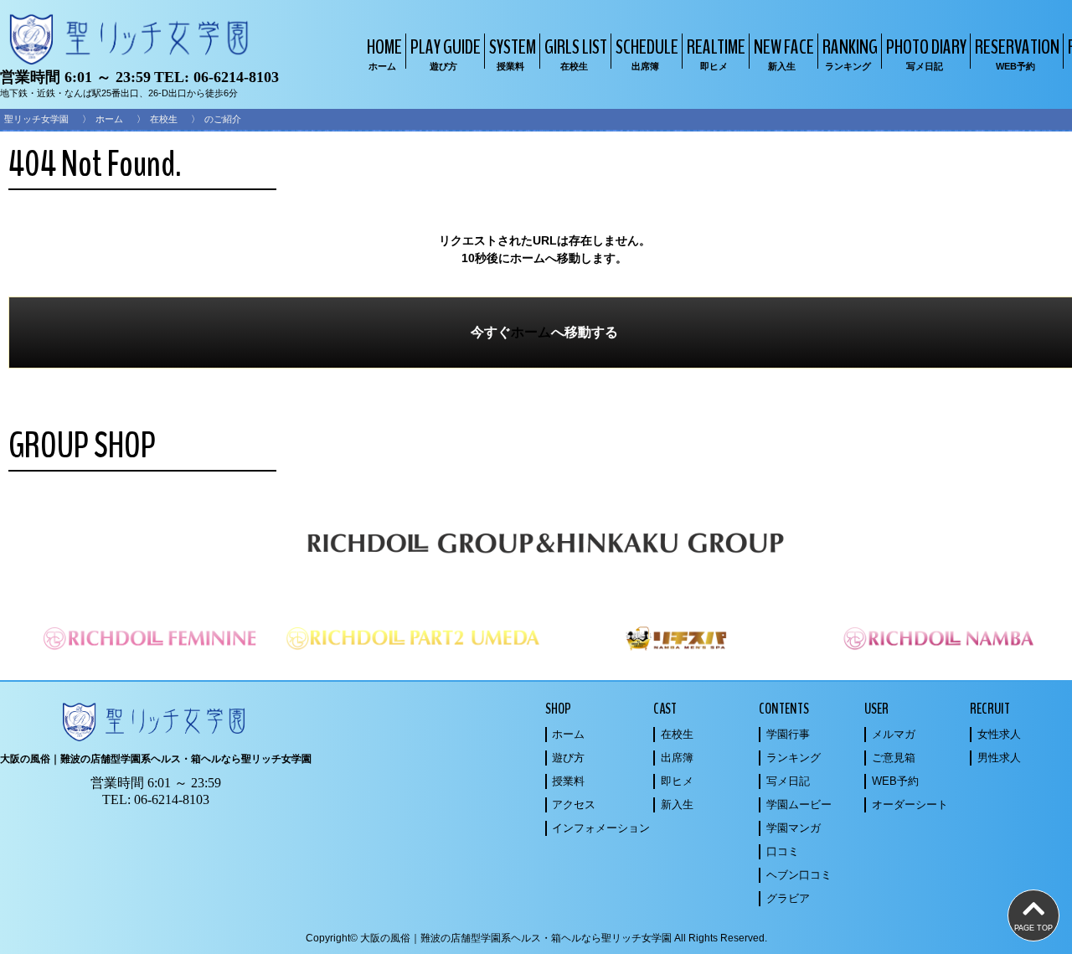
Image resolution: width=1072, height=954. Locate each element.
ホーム (109, 119)
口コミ (782, 851)
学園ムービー (799, 804)
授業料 (568, 781)
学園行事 (788, 734)
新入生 (677, 804)
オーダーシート (910, 804)
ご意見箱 (893, 757)
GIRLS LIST (575, 52)
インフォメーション (601, 828)
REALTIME (716, 52)
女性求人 (999, 734)
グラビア (788, 898)
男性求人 (999, 757)
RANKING (850, 52)
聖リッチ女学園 (36, 119)
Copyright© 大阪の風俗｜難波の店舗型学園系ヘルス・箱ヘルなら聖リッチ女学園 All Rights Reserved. (536, 938)
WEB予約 (895, 781)
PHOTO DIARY (926, 52)
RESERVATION (1017, 52)
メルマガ (893, 734)
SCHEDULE (647, 52)
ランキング (793, 757)
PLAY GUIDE (445, 52)
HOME (384, 52)
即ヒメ (677, 781)
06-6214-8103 (236, 77)
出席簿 (677, 757)
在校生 (164, 119)
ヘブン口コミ (799, 875)
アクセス (573, 804)
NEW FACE (784, 52)
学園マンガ (793, 828)
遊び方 (568, 757)
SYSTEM (512, 52)
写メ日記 (788, 781)
